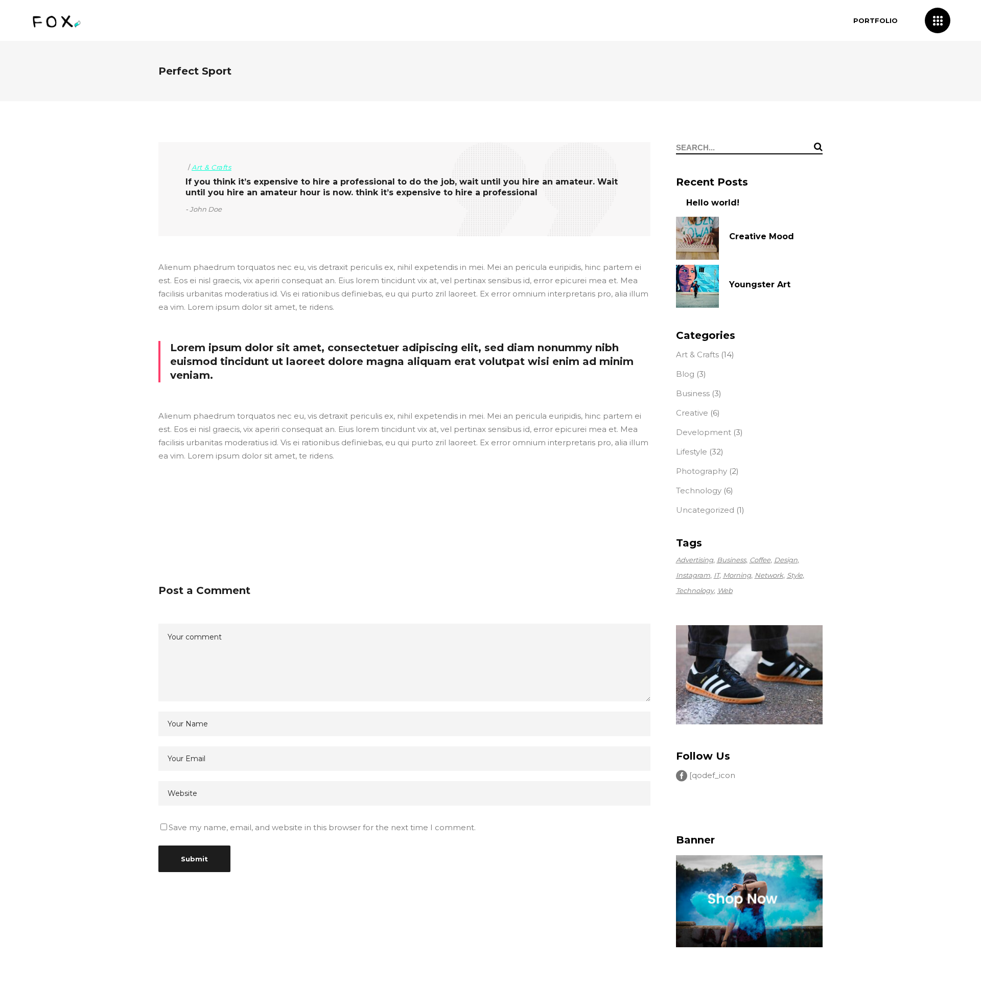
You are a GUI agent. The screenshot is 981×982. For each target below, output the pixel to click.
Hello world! (712, 203)
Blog (685, 374)
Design (786, 560)
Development (703, 432)
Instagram (693, 575)
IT (716, 575)
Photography (701, 471)
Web (725, 590)
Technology (698, 490)
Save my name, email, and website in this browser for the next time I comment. (322, 827)
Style (795, 575)
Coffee (760, 560)
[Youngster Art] (697, 286)
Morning (737, 575)
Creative (692, 413)
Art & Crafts (211, 167)
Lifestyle (691, 451)
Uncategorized (705, 510)
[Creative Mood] (697, 238)
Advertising (694, 560)
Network (769, 575)
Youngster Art (759, 284)
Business (693, 393)
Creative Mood (761, 236)
